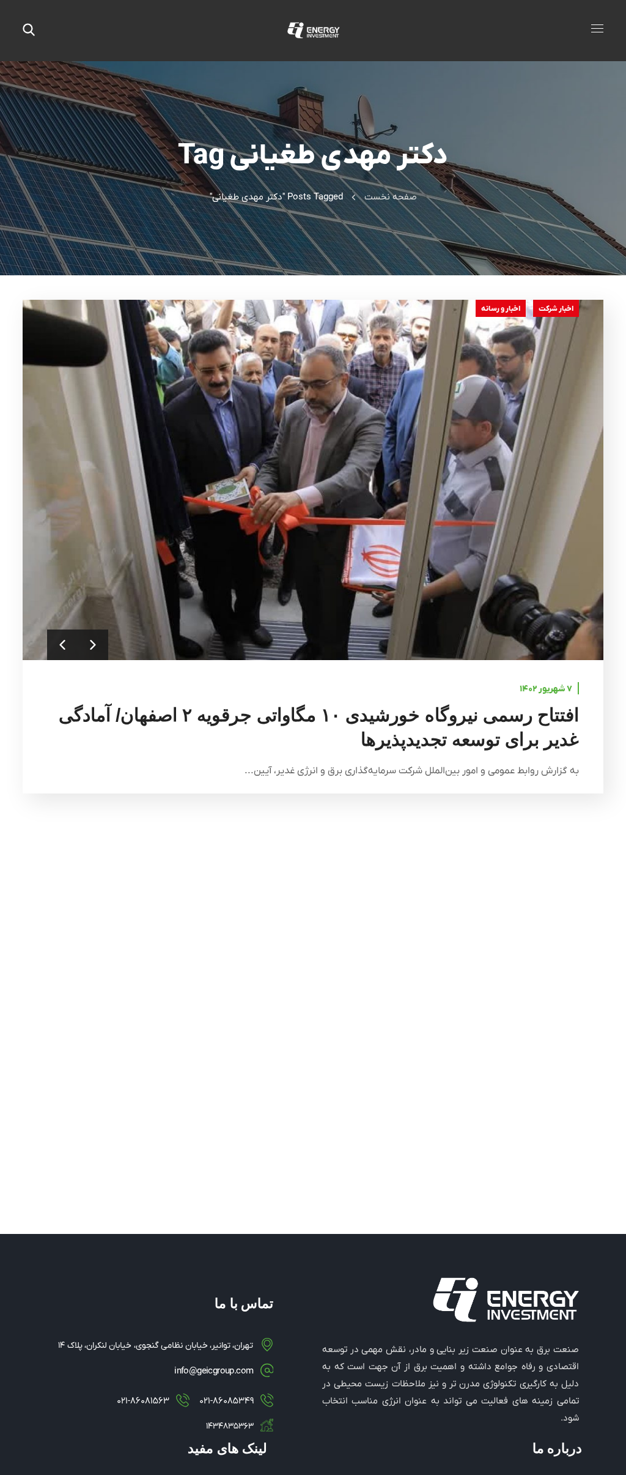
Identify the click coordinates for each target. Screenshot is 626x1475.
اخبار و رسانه (500, 309)
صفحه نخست (390, 197)
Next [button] (93, 645)
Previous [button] (62, 645)
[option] (313, 480)
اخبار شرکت (556, 309)
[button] (29, 30)
